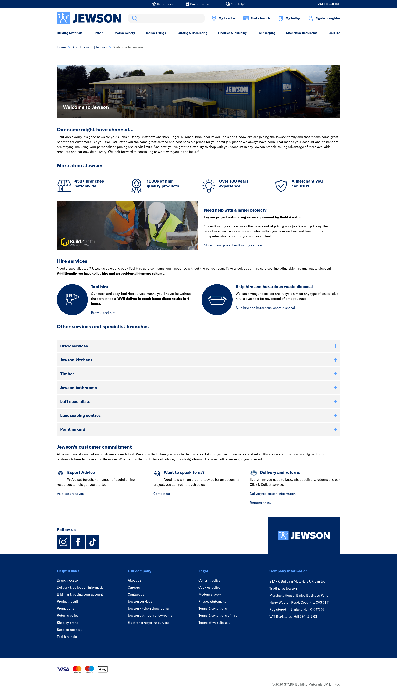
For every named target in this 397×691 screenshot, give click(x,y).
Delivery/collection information (273, 494)
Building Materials (69, 33)
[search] (166, 18)
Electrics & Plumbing (232, 33)
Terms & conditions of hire (217, 615)
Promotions (65, 608)
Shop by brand (67, 622)
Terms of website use (214, 622)
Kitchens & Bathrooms (301, 33)
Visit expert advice (71, 494)
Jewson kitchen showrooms (148, 608)
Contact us (161, 494)
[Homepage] (304, 536)
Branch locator (68, 580)
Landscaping (266, 33)
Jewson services (140, 601)
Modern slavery (210, 594)
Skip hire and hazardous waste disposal (265, 308)
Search (134, 18)
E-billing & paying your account (80, 594)
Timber (98, 33)
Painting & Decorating (192, 33)
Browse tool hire (103, 313)
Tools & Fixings (156, 33)
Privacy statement (212, 601)
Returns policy (260, 503)
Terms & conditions (212, 608)
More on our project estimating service (233, 245)
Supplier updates (69, 629)
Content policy (209, 580)
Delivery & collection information (81, 587)
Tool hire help (67, 637)
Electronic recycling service (148, 622)
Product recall (67, 601)
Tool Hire (334, 33)
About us (134, 580)
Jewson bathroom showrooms (150, 615)
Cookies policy (209, 587)
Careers (134, 587)
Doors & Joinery (124, 33)
